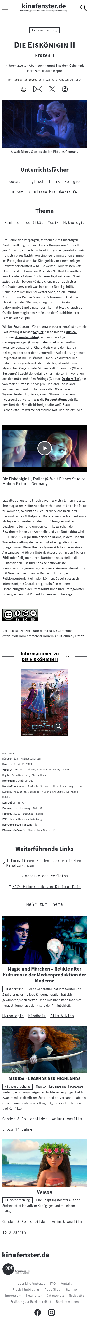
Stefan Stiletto (25, 80)
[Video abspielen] (44, 448)
